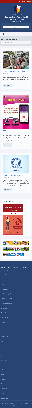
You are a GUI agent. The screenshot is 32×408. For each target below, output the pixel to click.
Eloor (2, 284)
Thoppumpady (5, 384)
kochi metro (4, 350)
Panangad (3, 379)
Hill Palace (3, 327)
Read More (6, 85)
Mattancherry (4, 360)
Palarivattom (4, 369)
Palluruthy (3, 374)
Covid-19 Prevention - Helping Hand (15, 71)
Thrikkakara (4, 388)
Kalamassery (4, 341)
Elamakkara (4, 279)
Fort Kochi (3, 313)
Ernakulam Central (6, 289)
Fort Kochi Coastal (5, 317)
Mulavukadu (4, 365)
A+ (20, 1)
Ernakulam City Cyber (6, 294)
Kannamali (4, 346)
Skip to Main (23, 1)
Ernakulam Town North (7, 303)
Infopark (3, 332)
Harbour (3, 322)
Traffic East (4, 393)
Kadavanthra (4, 336)
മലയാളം (29, 1)
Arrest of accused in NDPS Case (13, 175)
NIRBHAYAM (7, 131)
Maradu (3, 355)
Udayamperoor (5, 398)
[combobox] (16, 27)
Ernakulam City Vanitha (7, 298)
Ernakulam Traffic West (7, 308)
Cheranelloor (4, 275)
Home (3, 42)
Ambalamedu (4, 270)
